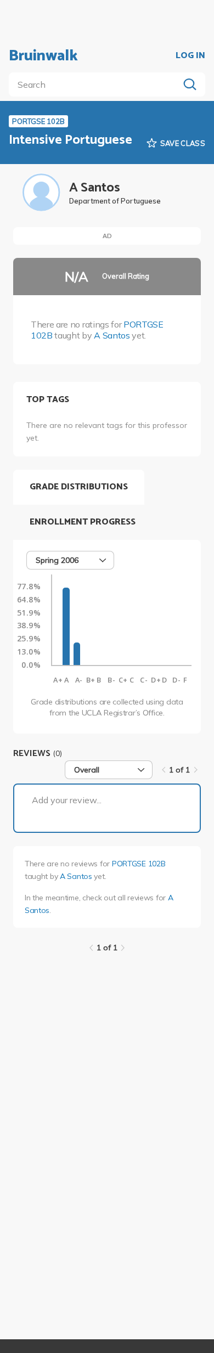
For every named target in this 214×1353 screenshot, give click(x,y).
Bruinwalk (43, 56)
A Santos (111, 335)
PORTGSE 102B (139, 864)
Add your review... (67, 799)
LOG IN (190, 56)
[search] (96, 84)
